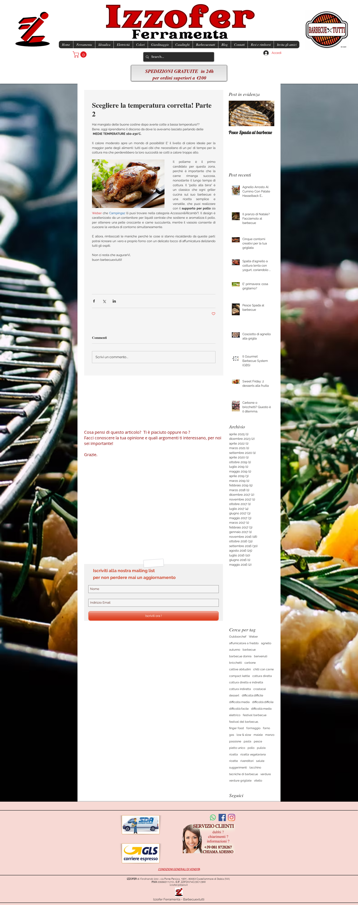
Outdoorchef (237, 636)
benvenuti (260, 656)
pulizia (261, 747)
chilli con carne (263, 669)
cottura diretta (262, 676)
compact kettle (239, 676)
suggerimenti (238, 767)
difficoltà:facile (239, 708)
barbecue (249, 649)
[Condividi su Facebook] (94, 301)
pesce (258, 741)
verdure (265, 774)
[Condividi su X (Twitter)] (104, 301)
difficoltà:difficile (262, 702)
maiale (258, 734)
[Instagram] (231, 817)
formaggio (253, 728)
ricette (233, 760)
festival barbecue (254, 715)
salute (260, 760)
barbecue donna (240, 656)
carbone (250, 662)
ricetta (233, 754)
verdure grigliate (240, 780)
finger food (236, 728)
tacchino (255, 767)
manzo (269, 734)
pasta (247, 741)
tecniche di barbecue (243, 774)
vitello (258, 780)
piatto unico (237, 747)
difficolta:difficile (252, 695)
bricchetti (235, 662)
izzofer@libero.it (179, 884)
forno (266, 728)
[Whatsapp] (212, 817)
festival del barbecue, (244, 721)
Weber (253, 636)
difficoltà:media (261, 708)
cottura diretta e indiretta (246, 682)
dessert (234, 695)
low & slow (244, 734)
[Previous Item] (235, 113)
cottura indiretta (240, 689)
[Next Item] (268, 113)
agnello (266, 643)
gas (231, 734)
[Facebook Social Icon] (222, 817)
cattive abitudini (240, 669)
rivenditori (247, 760)
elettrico (234, 715)
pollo (251, 747)
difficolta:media (239, 702)
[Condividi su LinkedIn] (114, 301)
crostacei (259, 689)
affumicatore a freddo (244, 643)
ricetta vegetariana (253, 754)
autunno (234, 649)
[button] (80, 54)
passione (235, 741)
